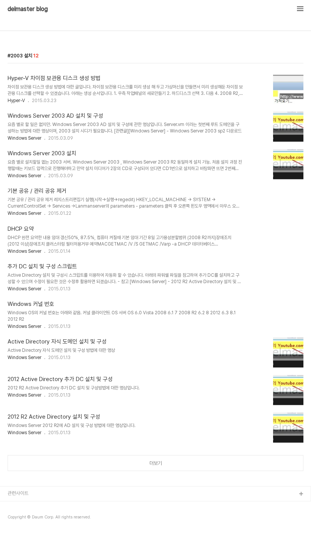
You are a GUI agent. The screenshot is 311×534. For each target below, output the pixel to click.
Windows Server (24, 138)
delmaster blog (28, 9)
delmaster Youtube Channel (39, 506)
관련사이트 (18, 493)
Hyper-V (16, 100)
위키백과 (16, 518)
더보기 (155, 463)
